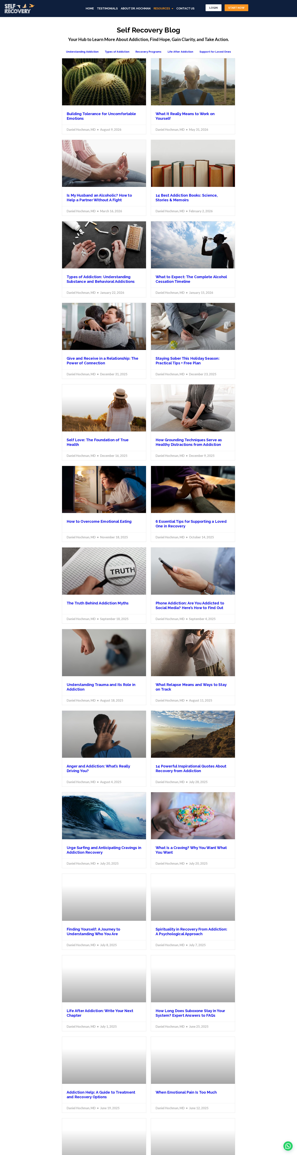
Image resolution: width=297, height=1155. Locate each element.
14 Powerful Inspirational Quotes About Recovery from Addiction (191, 768)
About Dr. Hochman (136, 8)
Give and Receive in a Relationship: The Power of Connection (102, 360)
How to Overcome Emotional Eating (99, 521)
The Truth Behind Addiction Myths (98, 603)
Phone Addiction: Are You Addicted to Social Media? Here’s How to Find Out (190, 605)
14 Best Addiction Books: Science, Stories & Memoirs (187, 197)
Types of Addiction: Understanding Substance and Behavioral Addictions (101, 279)
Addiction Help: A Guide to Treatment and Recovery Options (101, 1094)
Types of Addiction (117, 51)
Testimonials (107, 8)
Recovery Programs (148, 51)
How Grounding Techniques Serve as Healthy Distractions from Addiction (189, 442)
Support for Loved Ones (215, 51)
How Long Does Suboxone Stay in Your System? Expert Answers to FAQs (190, 1013)
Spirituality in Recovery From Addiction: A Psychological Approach (191, 931)
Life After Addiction (180, 51)
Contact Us (185, 8)
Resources (162, 8)
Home (90, 8)
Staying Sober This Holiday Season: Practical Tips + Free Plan (188, 360)
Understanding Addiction (82, 51)
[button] (288, 1146)
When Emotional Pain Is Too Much (186, 1092)
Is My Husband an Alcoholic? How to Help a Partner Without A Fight (99, 197)
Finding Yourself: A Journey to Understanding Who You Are (93, 931)
